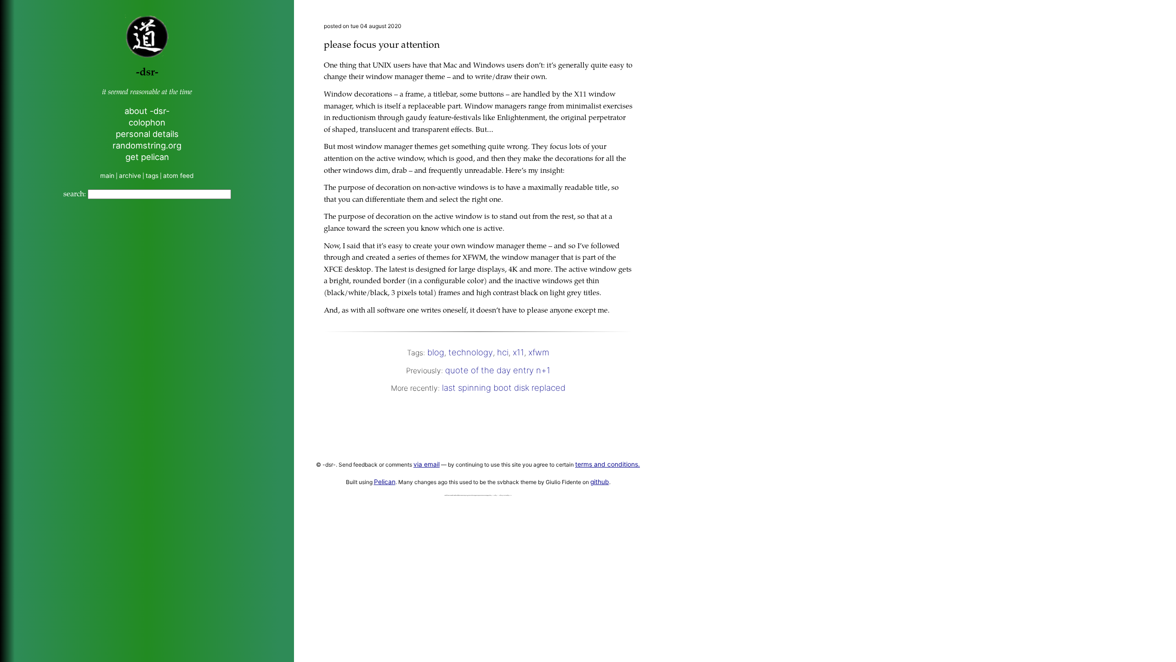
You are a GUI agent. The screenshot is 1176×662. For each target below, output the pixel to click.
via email (426, 464)
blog (435, 352)
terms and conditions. (607, 464)
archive (130, 175)
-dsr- (147, 73)
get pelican (147, 157)
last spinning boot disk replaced (503, 387)
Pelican (385, 481)
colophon (147, 122)
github (599, 481)
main (107, 175)
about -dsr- (147, 111)
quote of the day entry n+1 (497, 370)
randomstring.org (147, 145)
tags (152, 175)
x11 (518, 352)
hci (503, 352)
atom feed (178, 175)
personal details (147, 134)
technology (470, 352)
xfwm (538, 352)
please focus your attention (382, 46)
